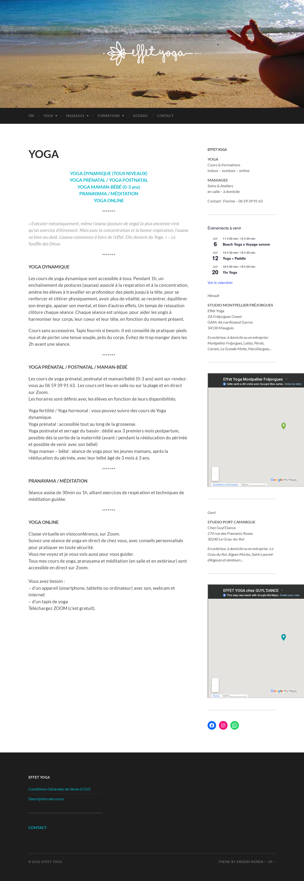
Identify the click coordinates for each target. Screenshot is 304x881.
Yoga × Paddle (234, 258)
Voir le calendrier (220, 282)
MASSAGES (75, 116)
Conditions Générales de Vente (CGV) (59, 789)
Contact (165, 116)
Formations (109, 116)
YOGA (48, 116)
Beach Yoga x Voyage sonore (246, 244)
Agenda (140, 116)
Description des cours (46, 798)
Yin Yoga (230, 272)
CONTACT (37, 827)
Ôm (31, 116)
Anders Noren (250, 862)
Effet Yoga (52, 862)
